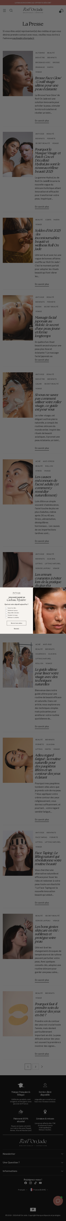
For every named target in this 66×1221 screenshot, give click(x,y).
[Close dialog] (64, 589)
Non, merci (16, 628)
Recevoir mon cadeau (16, 623)
